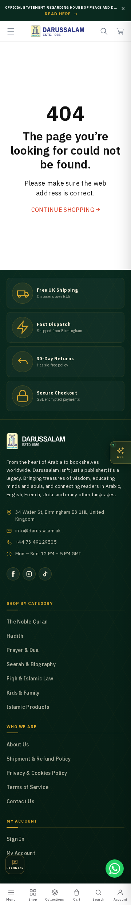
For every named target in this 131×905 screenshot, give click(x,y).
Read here (61, 14)
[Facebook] (13, 573)
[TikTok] (45, 573)
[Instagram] (29, 573)
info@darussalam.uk (38, 531)
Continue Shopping (62, 209)
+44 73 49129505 (36, 542)
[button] (11, 31)
